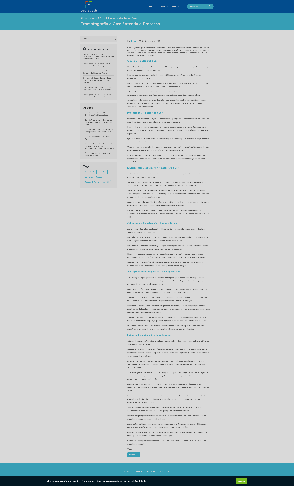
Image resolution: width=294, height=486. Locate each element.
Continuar (241, 481)
